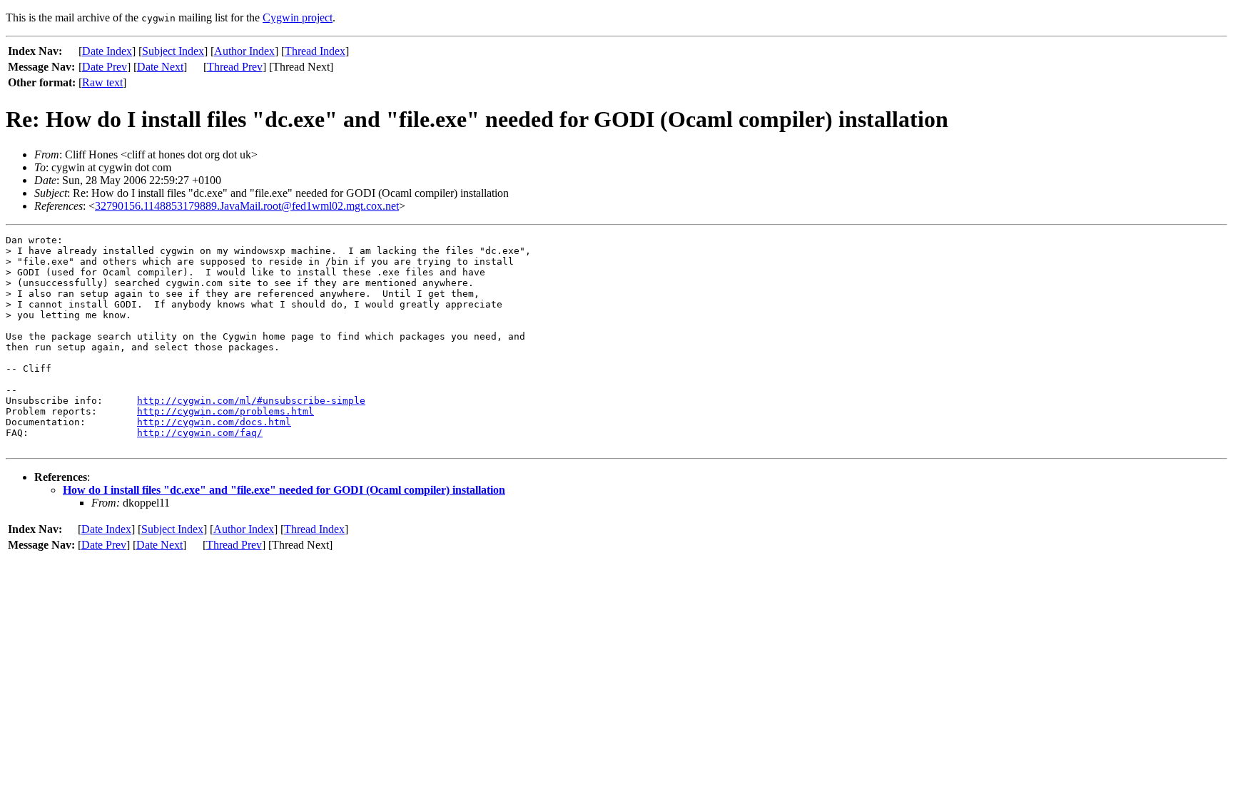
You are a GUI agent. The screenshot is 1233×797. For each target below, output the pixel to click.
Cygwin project (298, 17)
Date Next (160, 67)
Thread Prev (235, 67)
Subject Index (173, 51)
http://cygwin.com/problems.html (225, 411)
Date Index (107, 51)
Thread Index (315, 51)
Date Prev (104, 67)
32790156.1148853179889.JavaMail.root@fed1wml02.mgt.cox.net (247, 206)
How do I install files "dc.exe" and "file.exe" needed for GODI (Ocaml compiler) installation (284, 490)
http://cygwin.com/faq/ (200, 432)
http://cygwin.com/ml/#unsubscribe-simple (251, 400)
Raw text (102, 82)
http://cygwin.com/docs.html (214, 422)
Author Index (244, 51)
